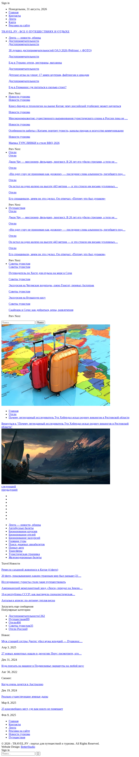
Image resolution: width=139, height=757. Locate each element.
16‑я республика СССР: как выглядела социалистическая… (38, 594)
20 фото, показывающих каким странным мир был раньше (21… (41, 575)
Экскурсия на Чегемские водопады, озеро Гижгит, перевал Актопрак (51, 285)
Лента (12, 18)
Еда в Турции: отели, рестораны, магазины (35, 62)
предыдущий (9, 489)
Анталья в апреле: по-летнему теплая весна (28, 600)
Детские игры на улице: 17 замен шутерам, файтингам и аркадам (49, 74)
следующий (8, 486)
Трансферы (15, 550)
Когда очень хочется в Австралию (22, 684)
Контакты (15, 15)
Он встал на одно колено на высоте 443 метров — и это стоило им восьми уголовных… (63, 186)
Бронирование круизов (23, 531)
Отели (12, 152)
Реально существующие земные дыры (24, 696)
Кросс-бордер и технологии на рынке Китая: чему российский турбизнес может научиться (65, 106)
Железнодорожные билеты (25, 557)
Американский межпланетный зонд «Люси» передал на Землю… (42, 588)
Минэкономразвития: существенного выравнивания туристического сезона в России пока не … (68, 118)
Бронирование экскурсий (24, 537)
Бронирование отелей (22, 534)
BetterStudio (28, 746)
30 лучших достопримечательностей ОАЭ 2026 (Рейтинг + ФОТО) (50, 50)
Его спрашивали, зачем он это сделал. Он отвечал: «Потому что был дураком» (57, 198)
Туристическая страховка (24, 554)
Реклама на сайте (19, 25)
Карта (12, 22)
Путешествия (17, 207)
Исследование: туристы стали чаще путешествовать (33, 581)
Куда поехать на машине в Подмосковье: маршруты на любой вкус (42, 665)
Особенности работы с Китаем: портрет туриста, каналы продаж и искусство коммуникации (66, 130)
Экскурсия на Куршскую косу (27, 297)
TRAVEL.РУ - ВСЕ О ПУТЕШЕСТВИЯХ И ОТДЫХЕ (35, 31)
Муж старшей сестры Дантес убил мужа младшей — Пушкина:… (42, 641)
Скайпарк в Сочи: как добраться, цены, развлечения (41, 309)
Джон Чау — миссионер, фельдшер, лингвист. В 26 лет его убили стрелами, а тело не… (63, 161)
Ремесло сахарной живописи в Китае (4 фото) (29, 569)
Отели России (18, 628)
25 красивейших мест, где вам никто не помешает (32, 708)
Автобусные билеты (21, 528)
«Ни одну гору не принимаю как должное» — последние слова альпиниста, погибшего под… (67, 174)
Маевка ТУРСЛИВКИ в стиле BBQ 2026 (34, 142)
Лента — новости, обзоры (25, 37)
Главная (13, 12)
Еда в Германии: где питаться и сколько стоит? (37, 87)
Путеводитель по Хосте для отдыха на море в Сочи (40, 273)
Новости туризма (19, 96)
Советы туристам (19, 263)
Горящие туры (17, 541)
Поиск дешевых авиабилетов (27, 544)
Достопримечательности (24, 40)
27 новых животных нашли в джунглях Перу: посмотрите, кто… (41, 653)
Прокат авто (16, 547)
